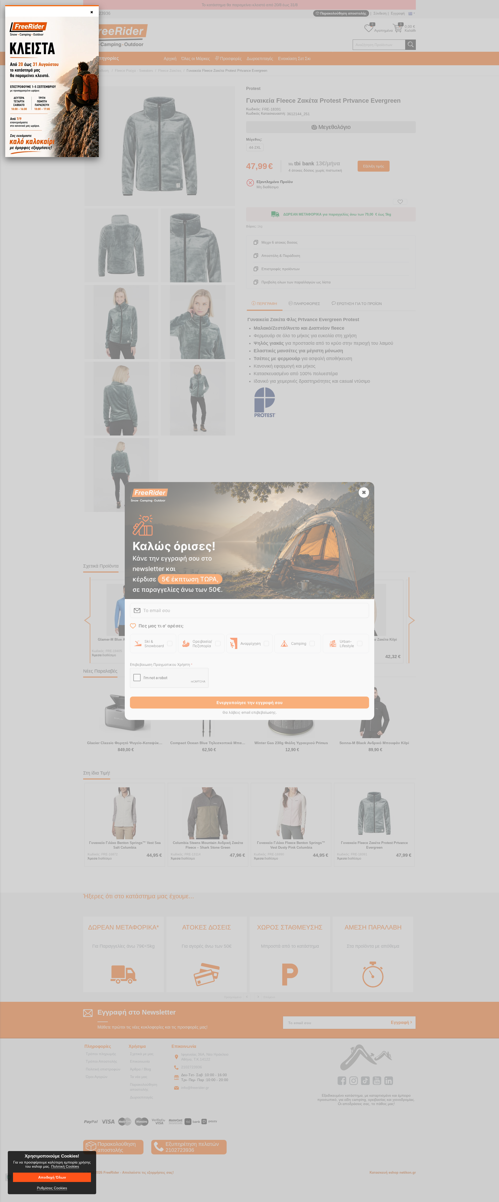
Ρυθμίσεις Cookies (52, 1188)
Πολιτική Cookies (65, 1166)
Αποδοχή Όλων (52, 1177)
